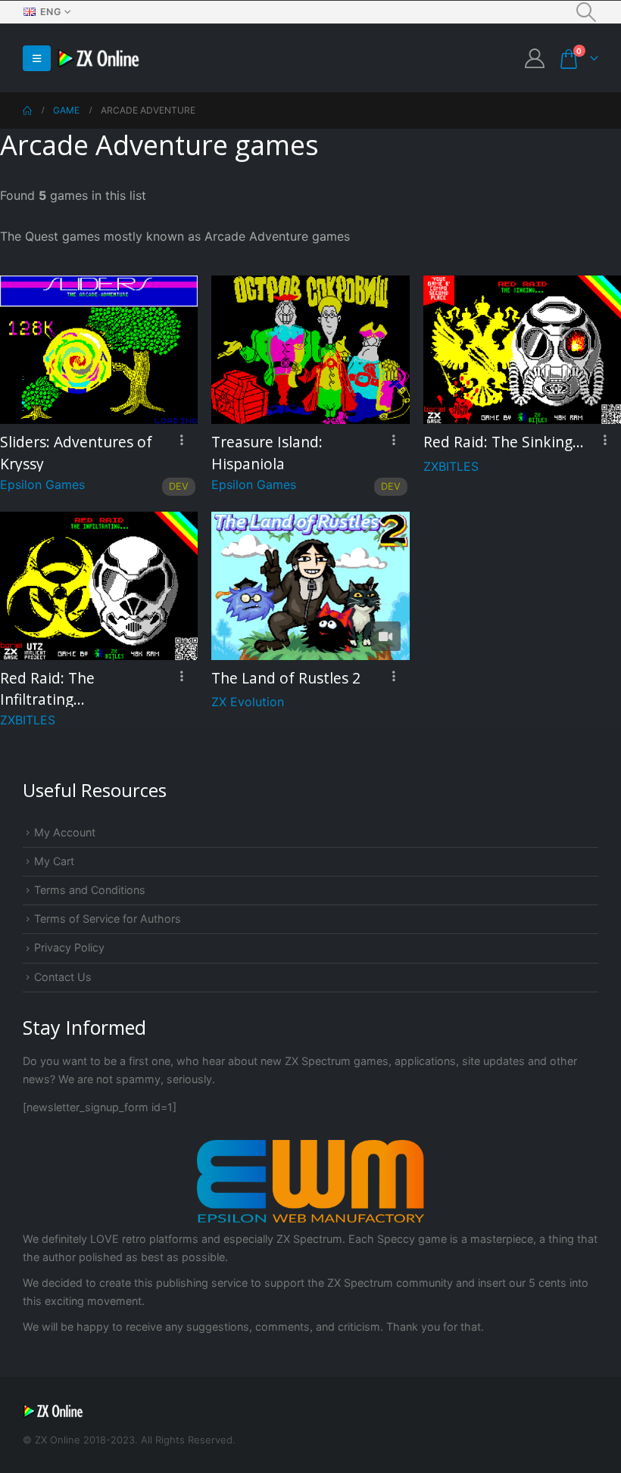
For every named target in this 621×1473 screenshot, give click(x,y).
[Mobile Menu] (37, 58)
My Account (64, 832)
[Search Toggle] (586, 12)
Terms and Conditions (89, 889)
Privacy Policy (69, 947)
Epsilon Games (42, 484)
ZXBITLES (451, 466)
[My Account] (535, 58)
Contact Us (63, 976)
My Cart (54, 861)
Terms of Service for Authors (107, 918)
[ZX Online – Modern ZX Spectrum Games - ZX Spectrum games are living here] (98, 58)
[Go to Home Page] (27, 110)
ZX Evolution (247, 701)
